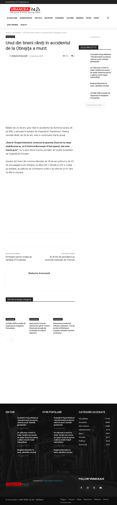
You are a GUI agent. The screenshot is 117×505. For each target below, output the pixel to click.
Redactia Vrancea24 (19, 56)
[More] (66, 240)
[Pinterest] (40, 63)
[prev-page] (7, 340)
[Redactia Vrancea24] (7, 55)
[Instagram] (87, 487)
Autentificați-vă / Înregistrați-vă (17, 2)
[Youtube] (100, 487)
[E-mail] (53, 63)
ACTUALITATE (12, 18)
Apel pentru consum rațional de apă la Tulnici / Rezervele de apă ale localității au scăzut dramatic (40, 328)
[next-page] (12, 340)
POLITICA (38, 18)
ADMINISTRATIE (26, 18)
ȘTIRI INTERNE (12, 25)
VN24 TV (24, 25)
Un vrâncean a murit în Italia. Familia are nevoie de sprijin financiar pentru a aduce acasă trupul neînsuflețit (100, 72)
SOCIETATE (49, 18)
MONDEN (79, 18)
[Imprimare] (60, 63)
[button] (107, 18)
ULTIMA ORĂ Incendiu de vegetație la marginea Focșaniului (16, 325)
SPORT (96, 18)
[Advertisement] (40, 204)
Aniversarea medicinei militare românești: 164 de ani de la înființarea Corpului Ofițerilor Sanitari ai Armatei (64, 328)
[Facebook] (27, 63)
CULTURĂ (70, 18)
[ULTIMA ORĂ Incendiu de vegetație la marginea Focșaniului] (16, 312)
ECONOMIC (59, 18)
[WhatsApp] (47, 63)
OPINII (88, 18)
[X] (33, 63)
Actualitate (16, 32)
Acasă (8, 32)
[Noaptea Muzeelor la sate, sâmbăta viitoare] (83, 85)
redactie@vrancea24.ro (53, 480)
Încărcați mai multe (94, 105)
